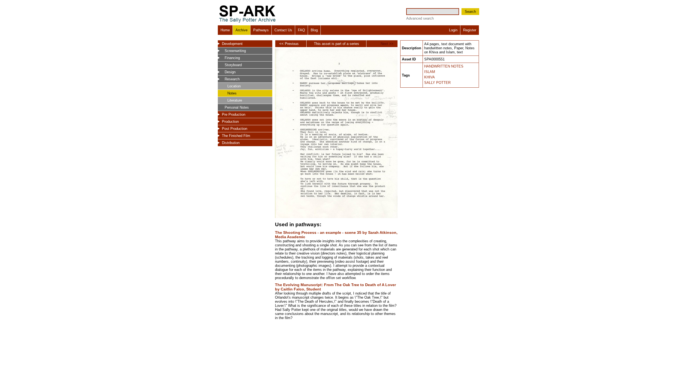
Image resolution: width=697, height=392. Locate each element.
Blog (314, 30)
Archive (241, 30)
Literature (234, 100)
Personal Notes (237, 107)
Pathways (261, 30)
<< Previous (289, 44)
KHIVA (429, 77)
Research (232, 79)
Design (230, 72)
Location (234, 86)
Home (225, 30)
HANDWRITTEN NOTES (443, 66)
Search (470, 12)
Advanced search (420, 18)
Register (469, 30)
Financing (232, 58)
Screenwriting (235, 51)
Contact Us (283, 30)
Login (453, 30)
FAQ (301, 30)
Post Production (234, 129)
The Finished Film (236, 136)
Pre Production (233, 114)
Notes (232, 93)
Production (230, 122)
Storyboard (233, 65)
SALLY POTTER (437, 83)
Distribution (231, 143)
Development (232, 44)
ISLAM (429, 72)
